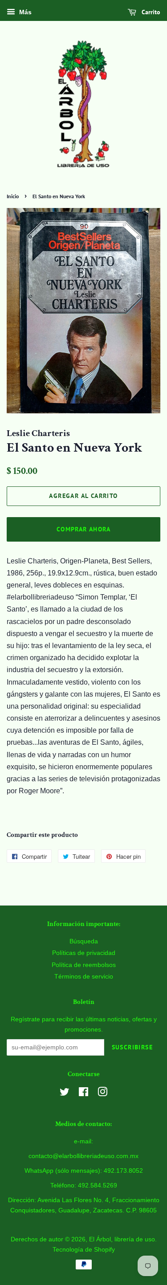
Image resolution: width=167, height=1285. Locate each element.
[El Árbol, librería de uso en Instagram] (102, 1093)
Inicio (13, 196)
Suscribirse (132, 1047)
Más (24, 12)
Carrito (150, 12)
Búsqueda (83, 941)
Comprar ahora (83, 529)
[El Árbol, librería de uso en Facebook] (83, 1093)
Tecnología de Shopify (84, 1249)
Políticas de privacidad (83, 953)
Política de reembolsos (84, 965)
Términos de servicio (83, 976)
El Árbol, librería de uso (122, 1239)
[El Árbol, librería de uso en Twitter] (64, 1093)
